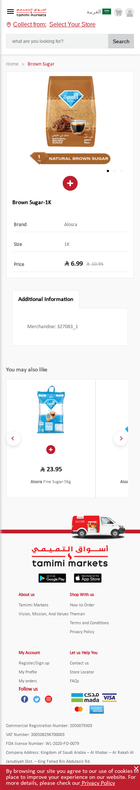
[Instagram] (49, 699)
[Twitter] (37, 699)
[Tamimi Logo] (31, 12)
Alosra (70, 225)
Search (121, 41)
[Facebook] (25, 699)
